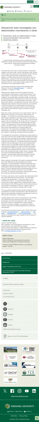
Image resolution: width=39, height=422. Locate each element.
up (37, 418)
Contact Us (29, 11)
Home (4, 15)
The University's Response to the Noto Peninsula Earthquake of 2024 (16, 271)
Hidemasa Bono (25, 212)
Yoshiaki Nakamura (12, 212)
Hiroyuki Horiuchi (26, 213)
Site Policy (14, 416)
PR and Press (6, 258)
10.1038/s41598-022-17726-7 (13, 231)
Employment (6, 262)
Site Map (11, 11)
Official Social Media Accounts (19, 396)
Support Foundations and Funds (11, 266)
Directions (20, 11)
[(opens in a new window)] (10, 357)
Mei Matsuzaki (11, 213)
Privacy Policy (24, 416)
